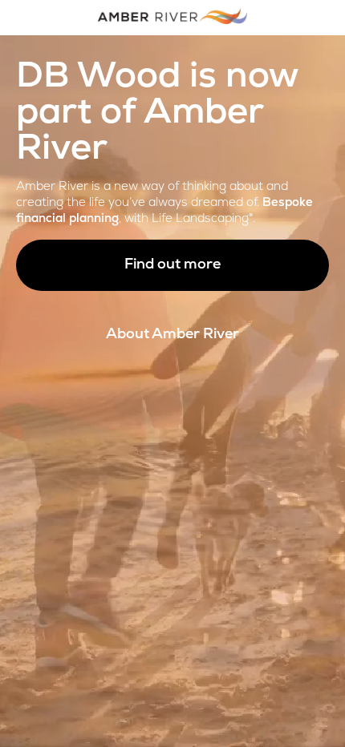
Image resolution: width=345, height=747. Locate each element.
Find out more (172, 265)
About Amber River (172, 335)
